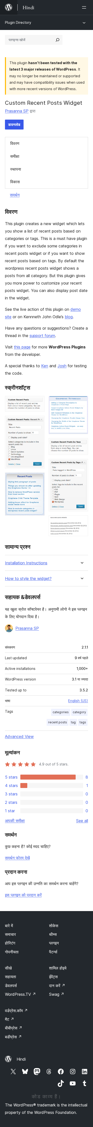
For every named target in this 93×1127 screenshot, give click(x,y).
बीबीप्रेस (13, 1027)
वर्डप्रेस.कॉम (16, 1010)
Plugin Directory (18, 22)
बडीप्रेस (13, 1036)
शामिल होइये (57, 968)
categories (61, 712)
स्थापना (15, 169)
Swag (56, 994)
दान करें (57, 985)
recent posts (57, 722)
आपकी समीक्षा (15, 820)
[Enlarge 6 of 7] (81, 465)
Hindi (21, 1059)
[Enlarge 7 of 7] (81, 522)
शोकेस (53, 925)
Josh (62, 365)
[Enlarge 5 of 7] (81, 444)
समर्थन (15, 194)
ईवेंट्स (53, 976)
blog (69, 316)
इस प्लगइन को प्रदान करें (23, 894)
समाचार (10, 934)
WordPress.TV (20, 994)
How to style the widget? (28, 578)
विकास (15, 181)
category (79, 712)
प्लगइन (54, 943)
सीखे (8, 968)
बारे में (9, 925)
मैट (9, 1019)
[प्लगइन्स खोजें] (57, 40)
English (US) (78, 701)
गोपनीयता (12, 951)
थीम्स (53, 934)
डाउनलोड (14, 124)
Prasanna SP (17, 110)
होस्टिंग (10, 943)
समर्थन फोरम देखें (17, 857)
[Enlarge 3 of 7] (37, 479)
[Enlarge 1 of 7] (37, 402)
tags (83, 722)
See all (82, 820)
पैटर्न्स (53, 951)
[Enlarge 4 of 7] (81, 402)
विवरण (14, 143)
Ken (44, 365)
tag (73, 722)
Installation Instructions (26, 563)
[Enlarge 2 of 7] (37, 422)
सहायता (10, 976)
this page (22, 346)
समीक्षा (14, 156)
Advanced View (19, 736)
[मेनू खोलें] (85, 7)
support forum (42, 335)
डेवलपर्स (11, 985)
